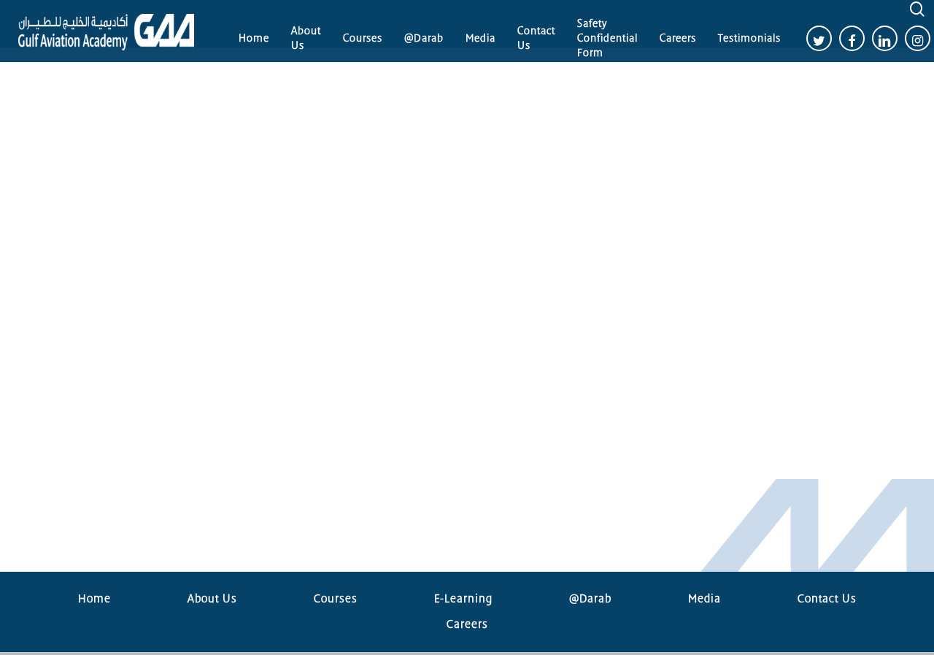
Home (94, 598)
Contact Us (827, 598)
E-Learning (463, 598)
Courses (336, 598)
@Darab (590, 598)
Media (704, 598)
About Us (212, 598)
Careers (467, 624)
